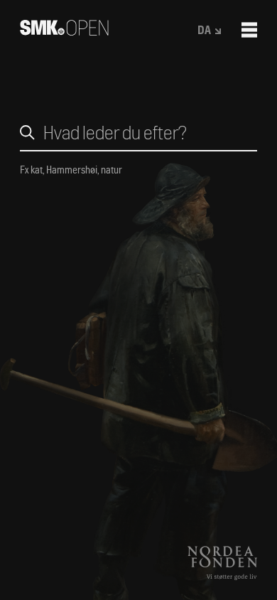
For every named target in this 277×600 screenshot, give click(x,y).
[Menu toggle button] (249, 30)
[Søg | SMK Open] (64, 30)
